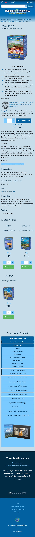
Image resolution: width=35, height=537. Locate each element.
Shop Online (9, 19)
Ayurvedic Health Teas (7, 21)
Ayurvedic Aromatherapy (17, 403)
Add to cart (25, 121)
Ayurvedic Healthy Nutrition (17, 390)
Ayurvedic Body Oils (17, 398)
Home (3, 19)
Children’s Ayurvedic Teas (17, 373)
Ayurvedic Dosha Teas (17, 370)
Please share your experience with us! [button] (13, 164)
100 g (9, 241)
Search (30, 6)
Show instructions (7, 192)
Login (17, 503)
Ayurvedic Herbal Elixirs (17, 382)
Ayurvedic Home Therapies (17, 394)
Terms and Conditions (17, 506)
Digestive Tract (20, 21)
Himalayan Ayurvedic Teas (22, 19)
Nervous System (17, 360)
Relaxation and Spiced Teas (17, 378)
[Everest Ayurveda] (17, 12)
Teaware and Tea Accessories (17, 411)
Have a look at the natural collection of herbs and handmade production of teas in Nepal (21, 104)
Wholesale (17, 512)
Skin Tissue (17, 354)
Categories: (4, 111)
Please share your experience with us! (18, 465)
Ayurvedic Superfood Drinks (17, 386)
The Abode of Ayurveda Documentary (17, 415)
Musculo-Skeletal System (17, 357)
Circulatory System (17, 351)
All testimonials (18, 463)
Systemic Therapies (17, 366)
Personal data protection (17, 509)
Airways (17, 348)
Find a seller (18, 124)
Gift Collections (17, 407)
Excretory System (17, 363)
